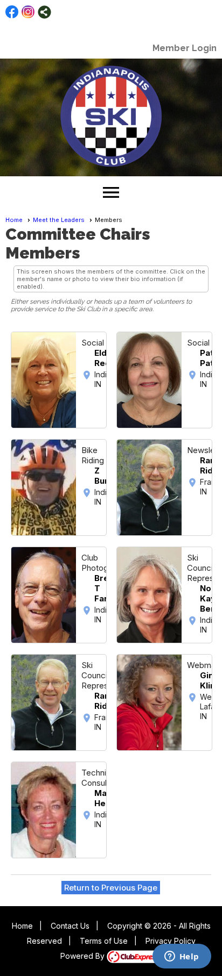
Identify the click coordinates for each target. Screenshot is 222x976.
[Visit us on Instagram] (28, 12)
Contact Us (70, 925)
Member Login (184, 48)
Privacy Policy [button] (170, 940)
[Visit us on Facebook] (12, 12)
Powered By (83, 955)
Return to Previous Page (110, 887)
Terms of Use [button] (104, 940)
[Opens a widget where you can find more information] (181, 957)
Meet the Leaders (59, 220)
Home (14, 220)
